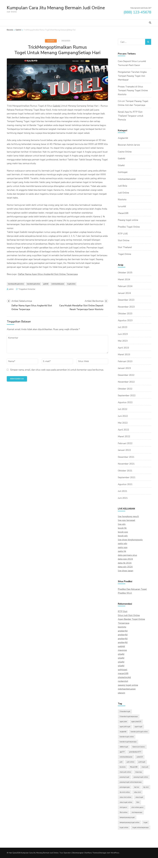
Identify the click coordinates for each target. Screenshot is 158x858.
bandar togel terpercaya (128, 742)
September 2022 (127, 395)
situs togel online (126, 802)
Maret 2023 (124, 354)
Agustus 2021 (125, 484)
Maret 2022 (124, 436)
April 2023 (123, 347)
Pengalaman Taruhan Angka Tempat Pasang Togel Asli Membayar (132, 76)
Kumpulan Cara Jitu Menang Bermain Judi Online (56, 8)
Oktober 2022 (125, 388)
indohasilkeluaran (57, 284)
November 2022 (126, 381)
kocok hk (122, 528)
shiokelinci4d (124, 677)
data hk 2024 (124, 562)
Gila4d (121, 165)
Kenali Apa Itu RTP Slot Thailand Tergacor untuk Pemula (130, 115)
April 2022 (123, 429)
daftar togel (124, 747)
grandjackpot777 (135, 752)
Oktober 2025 (125, 272)
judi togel (141, 762)
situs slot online (125, 797)
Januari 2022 (124, 450)
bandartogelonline (33, 284)
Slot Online (123, 240)
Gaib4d (50, 41)
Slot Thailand (125, 247)
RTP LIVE (123, 233)
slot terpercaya (137, 812)
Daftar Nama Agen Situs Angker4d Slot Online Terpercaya (48, 274)
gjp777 (122, 752)
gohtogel (122, 669)
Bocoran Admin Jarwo (129, 144)
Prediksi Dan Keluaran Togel (132, 589)
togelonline (71, 284)
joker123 (140, 757)
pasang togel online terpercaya (130, 782)
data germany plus (127, 555)
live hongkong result (128, 516)
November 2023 (126, 306)
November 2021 (126, 463)
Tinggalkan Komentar (26, 289)
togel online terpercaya (140, 827)
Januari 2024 (124, 293)
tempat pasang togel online (129, 822)
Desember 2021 (126, 457)
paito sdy (122, 543)
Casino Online (125, 151)
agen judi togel (125, 727)
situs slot (137, 792)
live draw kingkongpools (130, 539)
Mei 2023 (123, 340)
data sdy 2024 (125, 566)
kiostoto (122, 626)
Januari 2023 (124, 368)
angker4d (123, 630)
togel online (124, 827)
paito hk (122, 551)
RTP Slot (122, 611)
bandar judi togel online (139, 732)
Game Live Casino (138, 747)
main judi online (125, 772)
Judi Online (123, 192)
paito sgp (122, 547)
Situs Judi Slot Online (129, 615)
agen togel (138, 727)
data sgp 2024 (125, 559)
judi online (130, 762)
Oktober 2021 (125, 470)
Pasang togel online (128, 220)
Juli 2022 (122, 409)
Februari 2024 (125, 286)
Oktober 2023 (125, 313)
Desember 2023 (126, 299)
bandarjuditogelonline (16, 284)
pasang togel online (128, 685)
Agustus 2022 (125, 402)
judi (121, 762)
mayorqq (122, 650)
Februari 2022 (125, 443)
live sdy (122, 524)
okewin (121, 692)
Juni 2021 (123, 497)
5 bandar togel (125, 711)
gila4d (121, 654)
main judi (145, 767)
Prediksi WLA (125, 592)
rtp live (136, 787)
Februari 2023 (125, 361)
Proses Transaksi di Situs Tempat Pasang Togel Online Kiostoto (133, 90)
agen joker (123, 722)
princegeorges (125, 787)
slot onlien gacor (137, 807)
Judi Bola (122, 185)
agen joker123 (136, 722)
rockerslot (123, 681)
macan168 (123, 673)
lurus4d (122, 206)
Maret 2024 (124, 279)
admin (11, 289)
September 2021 (127, 477)
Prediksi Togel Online (129, 226)
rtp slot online (125, 792)
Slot (137, 802)
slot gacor (123, 807)
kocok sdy (123, 535)
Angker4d (123, 138)
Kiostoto (122, 199)
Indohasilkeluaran (127, 179)
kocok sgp (123, 531)
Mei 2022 (123, 422)
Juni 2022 (123, 416)
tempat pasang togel (127, 817)
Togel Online (124, 254)
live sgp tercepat (126, 520)
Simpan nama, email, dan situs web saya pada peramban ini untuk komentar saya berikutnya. (57, 369)
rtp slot (145, 787)
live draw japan (125, 570)
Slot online (123, 812)
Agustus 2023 (125, 320)
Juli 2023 (122, 327)
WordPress (115, 853)
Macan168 (123, 213)
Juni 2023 (123, 334)
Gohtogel (123, 172)
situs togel (139, 797)
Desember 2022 (126, 375)
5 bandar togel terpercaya (129, 716)
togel (145, 822)
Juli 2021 (122, 491)
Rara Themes (93, 853)
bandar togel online (127, 737)
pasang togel (124, 777)
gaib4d (45, 284)
